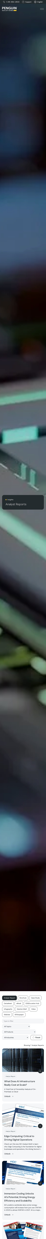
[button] (40, 2)
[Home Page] (9, 9)
